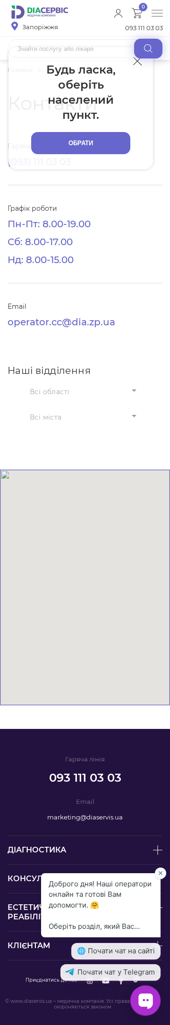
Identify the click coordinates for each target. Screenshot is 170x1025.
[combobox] (85, 391)
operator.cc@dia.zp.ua (61, 322)
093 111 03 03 (144, 28)
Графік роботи (32, 208)
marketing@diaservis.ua (85, 817)
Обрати (81, 143)
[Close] (138, 61)
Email (17, 306)
